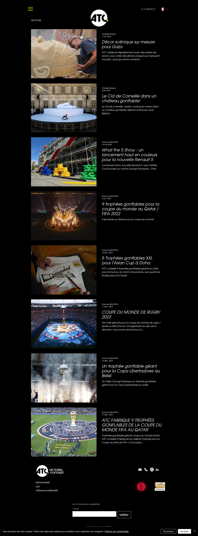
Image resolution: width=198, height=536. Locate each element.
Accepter (184, 531)
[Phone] (146, 469)
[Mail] (140, 469)
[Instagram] (152, 469)
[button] (30, 9)
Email (75, 509)
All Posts (36, 20)
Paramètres (168, 531)
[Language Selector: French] (164, 9)
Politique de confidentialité (117, 531)
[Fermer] (194, 531)
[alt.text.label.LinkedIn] (157, 469)
